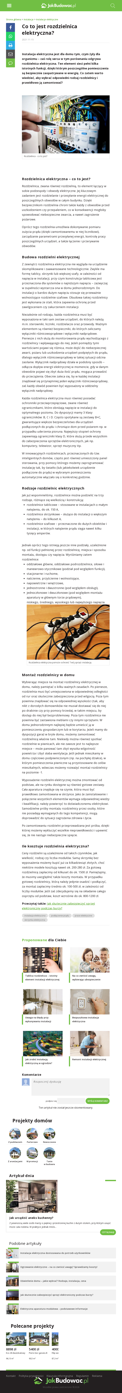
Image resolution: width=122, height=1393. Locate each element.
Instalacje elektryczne (47, 19)
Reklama (97, 1376)
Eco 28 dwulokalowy (15, 1353)
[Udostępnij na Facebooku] (10, 27)
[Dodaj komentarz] (10, 62)
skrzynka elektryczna (34, 919)
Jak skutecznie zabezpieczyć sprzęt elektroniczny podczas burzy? (56, 1294)
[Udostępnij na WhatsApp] (10, 36)
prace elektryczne (83, 915)
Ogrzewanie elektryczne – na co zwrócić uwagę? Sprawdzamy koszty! (58, 1266)
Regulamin (82, 1376)
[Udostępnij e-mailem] (10, 54)
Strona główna (13, 19)
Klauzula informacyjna (60, 1376)
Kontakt (11, 1376)
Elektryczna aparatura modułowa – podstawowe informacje (54, 1308)
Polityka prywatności (31, 1376)
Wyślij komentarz (98, 1101)
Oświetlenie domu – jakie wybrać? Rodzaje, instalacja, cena (53, 1280)
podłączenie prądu (60, 915)
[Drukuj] (10, 45)
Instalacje (29, 19)
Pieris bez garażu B (38, 1353)
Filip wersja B (58, 1353)
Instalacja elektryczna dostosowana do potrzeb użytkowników (55, 1253)
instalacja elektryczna (34, 915)
